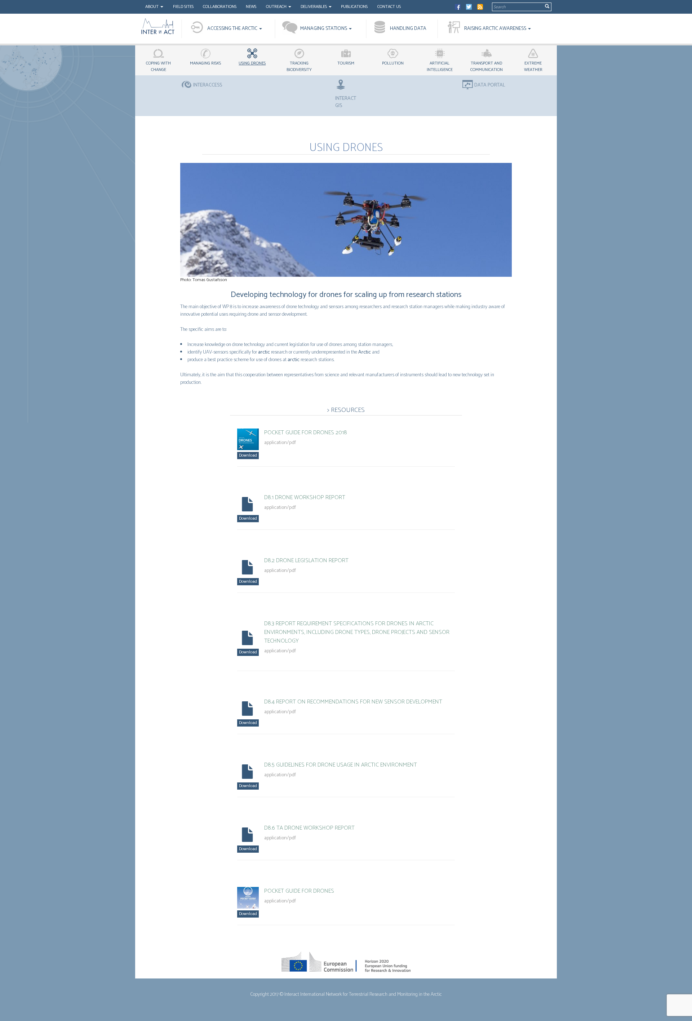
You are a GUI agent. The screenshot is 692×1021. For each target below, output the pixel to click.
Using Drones (252, 63)
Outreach (277, 6)
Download (248, 455)
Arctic (364, 352)
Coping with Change (158, 66)
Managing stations (324, 29)
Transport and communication (486, 66)
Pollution (393, 63)
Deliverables (314, 6)
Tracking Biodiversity (299, 66)
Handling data (408, 29)
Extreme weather (533, 66)
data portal (489, 85)
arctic (264, 352)
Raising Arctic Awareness (495, 29)
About (152, 6)
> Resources (346, 410)
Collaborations (219, 6)
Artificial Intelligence (440, 66)
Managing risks (205, 63)
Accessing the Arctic (232, 29)
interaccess (207, 85)
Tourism (345, 63)
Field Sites (183, 6)
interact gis (345, 102)
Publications (354, 6)
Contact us (389, 6)
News (251, 6)
